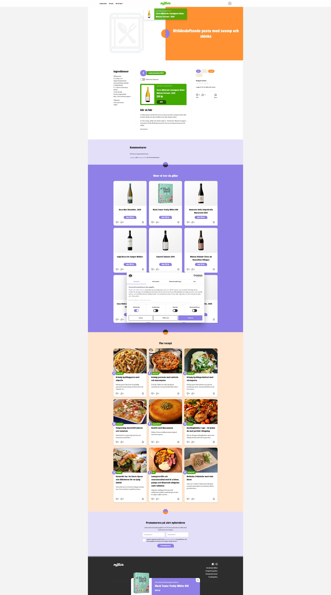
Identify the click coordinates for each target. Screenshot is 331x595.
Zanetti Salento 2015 (165, 256)
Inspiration (103, 3)
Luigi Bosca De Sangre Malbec (130, 256)
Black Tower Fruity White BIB (165, 209)
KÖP (161, 102)
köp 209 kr (165, 217)
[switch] (155, 310)
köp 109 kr (130, 217)
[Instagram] (216, 564)
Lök (198, 71)
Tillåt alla (190, 318)
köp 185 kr (130, 264)
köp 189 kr (201, 217)
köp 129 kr (165, 264)
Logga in (132, 157)
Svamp (211, 71)
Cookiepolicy (213, 577)
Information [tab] (155, 281)
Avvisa (141, 318)
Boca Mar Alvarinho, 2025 (130, 209)
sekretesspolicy (170, 539)
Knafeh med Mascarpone (162, 428)
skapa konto (142, 157)
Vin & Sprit (119, 3)
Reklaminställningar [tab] (175, 281)
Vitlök (199, 75)
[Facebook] (213, 564)
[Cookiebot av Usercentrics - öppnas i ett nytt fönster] (194, 275)
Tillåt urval (165, 318)
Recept (111, 3)
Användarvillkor (212, 568)
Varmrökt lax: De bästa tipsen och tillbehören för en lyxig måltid (129, 479)
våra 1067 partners (139, 290)
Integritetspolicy (211, 571)
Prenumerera (166, 546)
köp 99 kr (201, 264)
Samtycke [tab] (136, 281)
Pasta (204, 71)
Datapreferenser (212, 574)
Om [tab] (195, 281)
